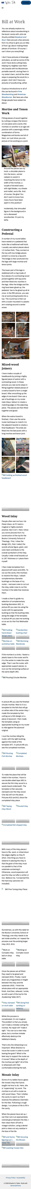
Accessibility (21, 1178)
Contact (26, 3)
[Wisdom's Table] (9, 2)
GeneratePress (15, 1185)
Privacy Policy (10, 1178)
